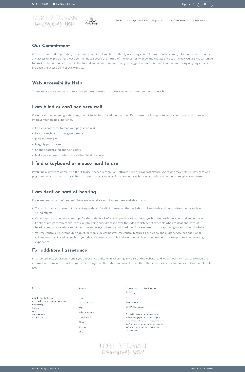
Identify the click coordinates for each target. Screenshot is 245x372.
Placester (208, 369)
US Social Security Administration (107, 115)
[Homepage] (54, 21)
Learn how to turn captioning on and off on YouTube (170, 227)
